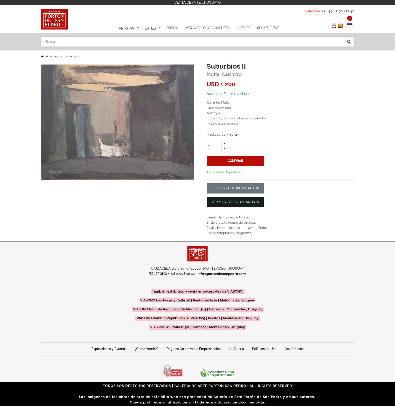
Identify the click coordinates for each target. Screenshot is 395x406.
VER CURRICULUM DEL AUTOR (235, 188)
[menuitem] (173, 28)
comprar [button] (235, 161)
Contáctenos (313, 11)
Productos (52, 56)
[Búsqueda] (349, 41)
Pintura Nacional (237, 94)
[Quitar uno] (224, 148)
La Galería (236, 349)
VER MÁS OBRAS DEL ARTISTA (235, 202)
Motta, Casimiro (224, 74)
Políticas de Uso (264, 349)
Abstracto (214, 94)
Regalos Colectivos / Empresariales (194, 349)
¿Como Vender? (146, 349)
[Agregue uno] (224, 143)
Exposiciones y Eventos (108, 349)
